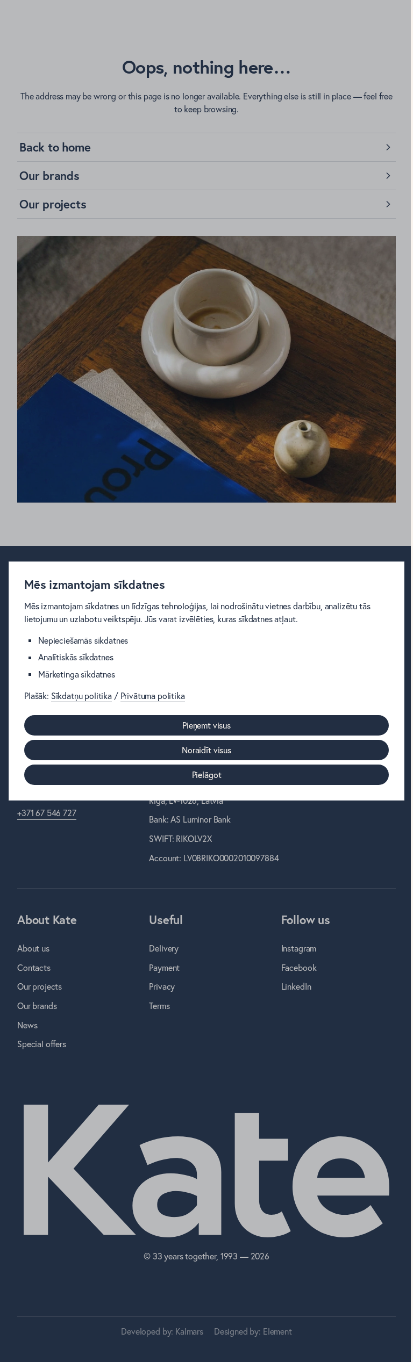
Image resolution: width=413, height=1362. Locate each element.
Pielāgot (207, 774)
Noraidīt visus (206, 750)
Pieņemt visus (206, 725)
